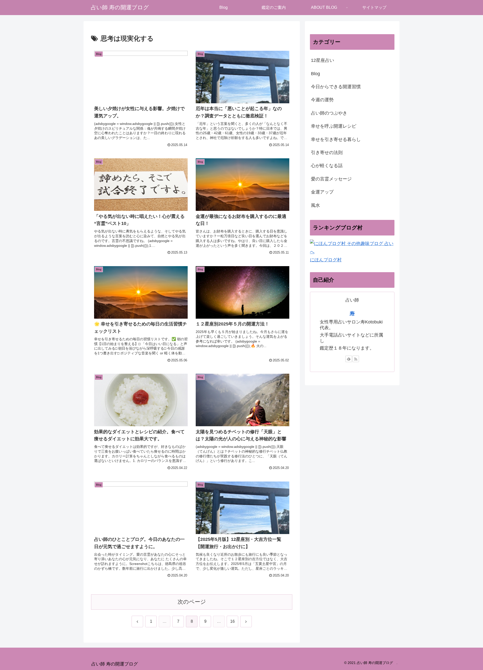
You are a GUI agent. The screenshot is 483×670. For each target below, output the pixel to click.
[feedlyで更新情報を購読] (348, 359)
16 (232, 621)
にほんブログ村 (326, 259)
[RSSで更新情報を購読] (355, 359)
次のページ (192, 602)
